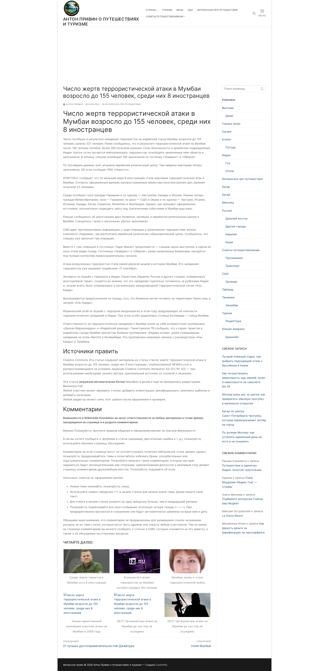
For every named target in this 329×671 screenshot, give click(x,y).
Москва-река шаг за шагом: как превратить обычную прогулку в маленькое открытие (243, 399)
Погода (230, 147)
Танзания (228, 297)
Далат (230, 115)
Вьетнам (228, 108)
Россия (227, 210)
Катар (226, 186)
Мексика (228, 202)
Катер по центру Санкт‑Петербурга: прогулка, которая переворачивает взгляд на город (244, 417)
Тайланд (227, 289)
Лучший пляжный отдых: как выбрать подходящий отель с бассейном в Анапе (242, 361)
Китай (226, 194)
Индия (226, 155)
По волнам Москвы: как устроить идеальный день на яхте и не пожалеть (242, 437)
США (225, 273)
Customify (161, 664)
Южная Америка (233, 329)
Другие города (236, 226)
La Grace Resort (232, 515)
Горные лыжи (231, 123)
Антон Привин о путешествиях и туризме (101, 22)
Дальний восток (237, 218)
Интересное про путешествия (123, 104)
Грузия (226, 131)
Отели (230, 171)
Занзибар (232, 305)
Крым (229, 242)
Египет (226, 139)
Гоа (228, 163)
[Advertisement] (164, 52)
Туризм (227, 313)
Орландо (231, 281)
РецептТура (233, 321)
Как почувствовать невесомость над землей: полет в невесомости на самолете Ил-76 (244, 380)
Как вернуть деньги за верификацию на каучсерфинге (243, 528)
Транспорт (233, 266)
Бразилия (232, 337)
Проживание (234, 258)
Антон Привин (74, 104)
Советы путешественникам (240, 250)
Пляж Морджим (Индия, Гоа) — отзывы (239, 482)
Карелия (231, 234)
